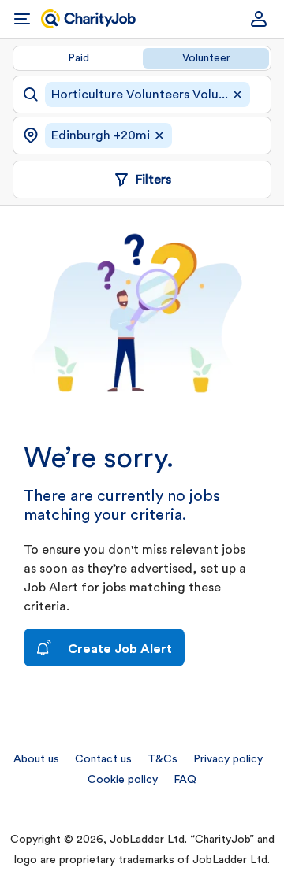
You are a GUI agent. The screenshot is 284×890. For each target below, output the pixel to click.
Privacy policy (228, 759)
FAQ (185, 779)
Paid (78, 58)
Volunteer (206, 58)
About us (36, 759)
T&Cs (163, 759)
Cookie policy (123, 779)
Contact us (103, 759)
